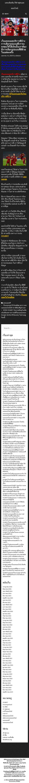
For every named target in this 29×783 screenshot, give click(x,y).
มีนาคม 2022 (7, 629)
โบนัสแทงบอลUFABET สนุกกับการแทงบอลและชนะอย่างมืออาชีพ (14, 486)
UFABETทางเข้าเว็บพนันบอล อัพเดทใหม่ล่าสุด (13, 382)
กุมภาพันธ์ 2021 (7, 658)
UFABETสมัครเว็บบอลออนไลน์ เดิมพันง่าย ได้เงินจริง (14, 565)
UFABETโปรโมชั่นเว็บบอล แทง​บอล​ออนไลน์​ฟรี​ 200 (13, 533)
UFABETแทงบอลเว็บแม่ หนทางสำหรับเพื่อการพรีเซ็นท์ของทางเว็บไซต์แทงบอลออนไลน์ (14, 574)
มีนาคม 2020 (7, 683)
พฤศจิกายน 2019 (8, 692)
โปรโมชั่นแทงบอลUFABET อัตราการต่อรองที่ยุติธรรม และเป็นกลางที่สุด (14, 392)
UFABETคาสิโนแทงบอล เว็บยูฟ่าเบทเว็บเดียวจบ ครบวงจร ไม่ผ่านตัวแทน (14, 494)
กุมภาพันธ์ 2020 (7, 685)
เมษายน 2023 (7, 600)
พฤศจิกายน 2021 (8, 638)
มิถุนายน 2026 (7, 589)
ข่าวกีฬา (5, 707)
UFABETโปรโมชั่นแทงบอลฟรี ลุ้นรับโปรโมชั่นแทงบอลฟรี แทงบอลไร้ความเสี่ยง (14, 481)
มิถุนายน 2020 (7, 676)
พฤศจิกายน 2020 (8, 665)
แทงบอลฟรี (7, 303)
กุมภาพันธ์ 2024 (7, 591)
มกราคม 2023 (7, 607)
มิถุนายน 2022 (7, 622)
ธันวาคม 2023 (7, 596)
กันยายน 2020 (7, 669)
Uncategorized (7, 704)
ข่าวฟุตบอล (6, 709)
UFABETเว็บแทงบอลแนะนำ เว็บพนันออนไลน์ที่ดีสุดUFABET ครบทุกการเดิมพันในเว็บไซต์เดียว (14, 367)
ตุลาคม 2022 (7, 614)
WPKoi (18, 781)
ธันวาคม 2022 (7, 609)
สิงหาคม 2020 (7, 672)
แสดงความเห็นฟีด (8, 737)
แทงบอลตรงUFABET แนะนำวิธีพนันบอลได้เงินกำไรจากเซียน (13, 503)
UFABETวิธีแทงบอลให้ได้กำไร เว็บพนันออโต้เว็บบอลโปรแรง (14, 426)
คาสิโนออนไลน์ (7, 711)
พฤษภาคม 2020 (7, 678)
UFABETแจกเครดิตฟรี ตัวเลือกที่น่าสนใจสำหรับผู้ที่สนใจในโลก (13, 529)
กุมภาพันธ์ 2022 (7, 631)
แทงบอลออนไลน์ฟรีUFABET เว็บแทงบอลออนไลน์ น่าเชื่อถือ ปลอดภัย (14, 414)
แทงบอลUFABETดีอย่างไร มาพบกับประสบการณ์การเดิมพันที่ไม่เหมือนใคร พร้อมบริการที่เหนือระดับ (14, 431)
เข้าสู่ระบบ (6, 733)
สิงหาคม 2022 (7, 618)
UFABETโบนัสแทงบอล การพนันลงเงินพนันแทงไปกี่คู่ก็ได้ (14, 498)
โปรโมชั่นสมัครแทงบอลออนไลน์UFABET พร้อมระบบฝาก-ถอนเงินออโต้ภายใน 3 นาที (14, 361)
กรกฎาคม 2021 (7, 647)
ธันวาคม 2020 (7, 663)
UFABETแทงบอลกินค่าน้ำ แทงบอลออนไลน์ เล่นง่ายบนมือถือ (13, 519)
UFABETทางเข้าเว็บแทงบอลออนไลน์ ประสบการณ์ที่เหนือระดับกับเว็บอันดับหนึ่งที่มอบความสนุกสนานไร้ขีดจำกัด (14, 457)
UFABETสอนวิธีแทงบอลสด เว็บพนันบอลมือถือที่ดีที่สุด (13, 422)
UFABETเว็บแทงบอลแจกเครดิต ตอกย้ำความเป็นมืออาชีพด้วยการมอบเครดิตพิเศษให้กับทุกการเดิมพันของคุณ (14, 524)
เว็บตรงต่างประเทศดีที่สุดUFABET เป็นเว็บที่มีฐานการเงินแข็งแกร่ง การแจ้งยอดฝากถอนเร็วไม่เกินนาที (14, 397)
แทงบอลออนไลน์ (8, 722)
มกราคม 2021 (7, 661)
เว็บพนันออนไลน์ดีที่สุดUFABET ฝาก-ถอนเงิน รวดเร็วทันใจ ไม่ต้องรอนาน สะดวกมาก (14, 355)
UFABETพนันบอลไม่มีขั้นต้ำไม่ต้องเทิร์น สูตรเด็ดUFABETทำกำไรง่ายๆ (13, 378)
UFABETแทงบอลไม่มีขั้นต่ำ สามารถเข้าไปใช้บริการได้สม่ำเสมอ (13, 511)
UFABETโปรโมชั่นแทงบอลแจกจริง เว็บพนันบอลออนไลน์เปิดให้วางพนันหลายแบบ (14, 475)
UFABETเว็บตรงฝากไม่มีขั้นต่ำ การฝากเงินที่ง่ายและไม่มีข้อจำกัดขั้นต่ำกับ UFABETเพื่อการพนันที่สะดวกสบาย (14, 387)
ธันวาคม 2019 (7, 690)
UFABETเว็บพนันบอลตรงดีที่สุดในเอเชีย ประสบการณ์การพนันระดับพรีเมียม (13, 373)
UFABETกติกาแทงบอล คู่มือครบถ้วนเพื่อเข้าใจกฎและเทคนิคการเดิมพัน (14, 551)
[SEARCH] (25, 14)
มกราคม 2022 (7, 634)
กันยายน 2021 (7, 643)
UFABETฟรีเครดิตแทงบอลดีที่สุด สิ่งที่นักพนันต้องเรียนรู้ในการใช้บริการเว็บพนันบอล (14, 469)
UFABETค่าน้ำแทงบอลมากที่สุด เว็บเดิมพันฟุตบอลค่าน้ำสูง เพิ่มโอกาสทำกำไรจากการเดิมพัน (14, 349)
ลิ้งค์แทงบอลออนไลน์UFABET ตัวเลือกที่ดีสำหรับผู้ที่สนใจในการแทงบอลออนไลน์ (14, 437)
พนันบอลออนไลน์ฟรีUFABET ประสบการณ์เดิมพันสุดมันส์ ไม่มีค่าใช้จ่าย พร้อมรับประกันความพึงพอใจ (14, 463)
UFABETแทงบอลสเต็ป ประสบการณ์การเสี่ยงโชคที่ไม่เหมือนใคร (13, 515)
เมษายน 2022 (7, 627)
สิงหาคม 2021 (7, 645)
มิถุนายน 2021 (7, 649)
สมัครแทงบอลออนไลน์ (9, 718)
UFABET (5, 236)
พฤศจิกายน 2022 (8, 611)
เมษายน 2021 (7, 654)
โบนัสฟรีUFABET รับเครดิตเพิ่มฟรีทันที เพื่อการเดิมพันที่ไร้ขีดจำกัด (14, 490)
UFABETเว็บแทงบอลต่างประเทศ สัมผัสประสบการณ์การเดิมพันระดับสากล (14, 555)
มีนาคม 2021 (7, 656)
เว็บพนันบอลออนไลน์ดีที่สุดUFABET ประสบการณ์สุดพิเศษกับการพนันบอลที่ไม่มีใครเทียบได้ (14, 452)
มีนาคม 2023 (7, 602)
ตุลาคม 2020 (7, 667)
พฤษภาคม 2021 (7, 652)
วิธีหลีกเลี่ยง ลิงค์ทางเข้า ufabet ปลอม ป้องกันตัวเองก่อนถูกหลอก (14, 344)
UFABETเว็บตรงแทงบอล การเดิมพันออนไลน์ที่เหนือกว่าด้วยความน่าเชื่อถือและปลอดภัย (14, 560)
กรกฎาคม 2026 (7, 587)
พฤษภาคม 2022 (7, 625)
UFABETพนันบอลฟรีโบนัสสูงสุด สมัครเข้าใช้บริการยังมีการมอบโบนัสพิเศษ (14, 442)
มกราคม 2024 (7, 593)
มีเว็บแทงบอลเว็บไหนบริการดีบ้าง (13, 95)
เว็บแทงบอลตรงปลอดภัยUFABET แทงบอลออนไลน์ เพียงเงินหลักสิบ (14, 410)
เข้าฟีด (5, 735)
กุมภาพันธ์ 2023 (7, 605)
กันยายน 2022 (7, 616)
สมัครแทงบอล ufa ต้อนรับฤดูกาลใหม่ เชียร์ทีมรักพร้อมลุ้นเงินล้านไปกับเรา (14, 340)
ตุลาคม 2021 (7, 640)
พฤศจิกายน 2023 (8, 598)
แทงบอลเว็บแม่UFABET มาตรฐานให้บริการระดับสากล (14, 418)
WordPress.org (7, 739)
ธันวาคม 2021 (7, 636)
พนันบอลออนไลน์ (8, 716)
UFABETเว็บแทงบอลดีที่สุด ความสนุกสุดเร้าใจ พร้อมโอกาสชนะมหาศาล (14, 569)
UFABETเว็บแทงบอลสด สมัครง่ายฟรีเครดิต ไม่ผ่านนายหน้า (14, 507)
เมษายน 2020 (7, 681)
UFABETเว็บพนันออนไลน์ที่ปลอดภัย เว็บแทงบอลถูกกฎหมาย (13, 402)
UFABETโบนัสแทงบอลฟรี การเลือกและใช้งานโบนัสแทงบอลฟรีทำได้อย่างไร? (13, 546)
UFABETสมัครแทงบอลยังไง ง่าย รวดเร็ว (12, 541)
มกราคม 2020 (7, 687)
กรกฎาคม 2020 (7, 674)
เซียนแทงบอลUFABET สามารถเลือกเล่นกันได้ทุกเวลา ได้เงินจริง (13, 537)
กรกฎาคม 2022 (7, 620)
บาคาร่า (5, 713)
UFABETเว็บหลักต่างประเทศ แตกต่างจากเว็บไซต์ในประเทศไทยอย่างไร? (14, 447)
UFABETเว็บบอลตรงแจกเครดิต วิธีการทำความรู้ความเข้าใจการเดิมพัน (14, 406)
